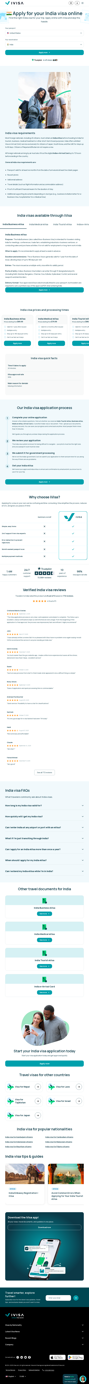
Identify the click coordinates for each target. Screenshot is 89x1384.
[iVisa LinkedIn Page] (21, 1357)
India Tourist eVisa (62, 224)
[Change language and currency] (71, 3)
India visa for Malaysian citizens (58, 1142)
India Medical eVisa (38, 224)
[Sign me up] (75, 1298)
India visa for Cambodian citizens (59, 1137)
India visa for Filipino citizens (57, 1146)
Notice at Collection (34, 1370)
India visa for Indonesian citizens (19, 1142)
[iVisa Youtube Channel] (25, 1357)
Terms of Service (10, 1370)
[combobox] (44, 33)
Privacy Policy (22, 1370)
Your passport (10, 28)
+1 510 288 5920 (49, 1370)
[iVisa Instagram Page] (17, 1357)
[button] (81, 3)
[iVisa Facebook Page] (29, 1357)
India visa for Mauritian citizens (18, 1146)
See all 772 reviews (44, 772)
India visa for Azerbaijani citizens (19, 1137)
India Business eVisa (13, 224)
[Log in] (77, 3)
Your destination (11, 40)
